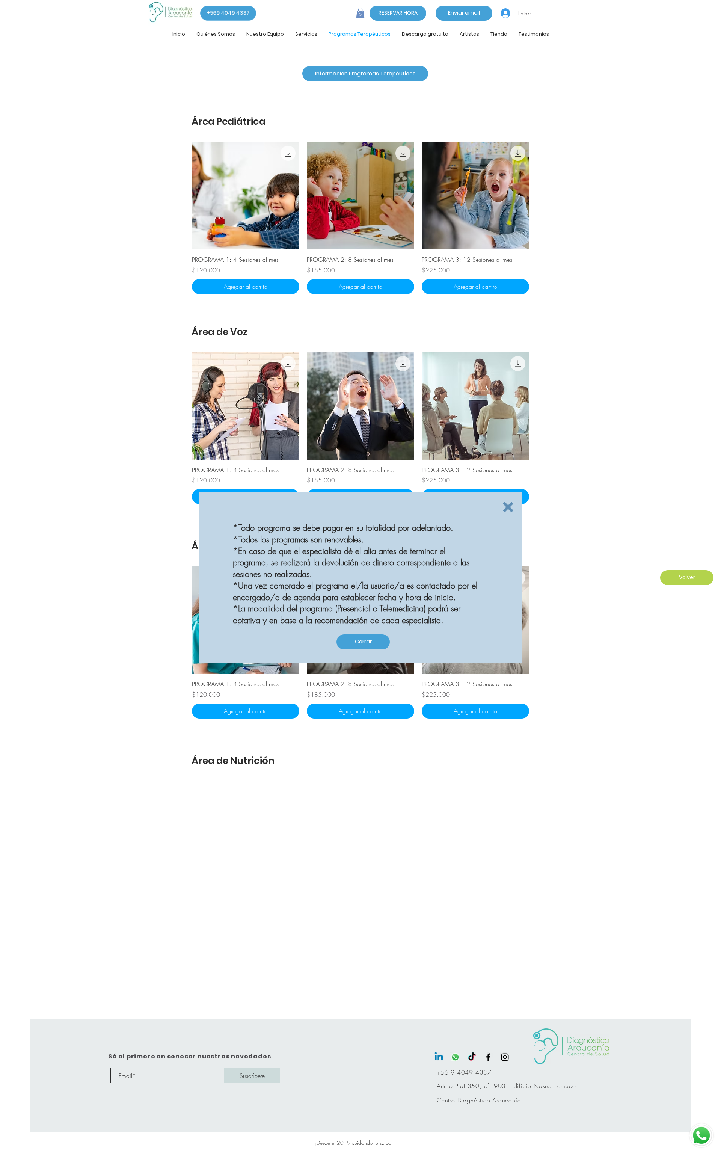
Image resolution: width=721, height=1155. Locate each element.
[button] (508, 507)
